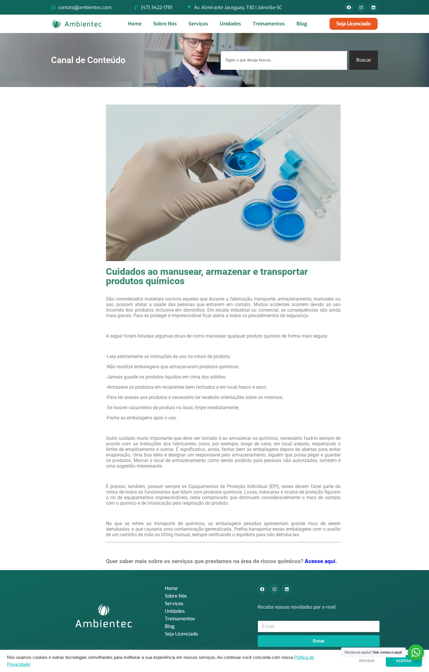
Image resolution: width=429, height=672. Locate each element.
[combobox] (283, 60)
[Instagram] (361, 7)
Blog (302, 23)
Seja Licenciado (181, 634)
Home (135, 23)
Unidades (230, 23)
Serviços (198, 23)
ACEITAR (404, 661)
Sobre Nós (165, 23)
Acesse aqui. (321, 561)
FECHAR (366, 661)
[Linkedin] (373, 7)
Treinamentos (269, 23)
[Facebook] (349, 7)
